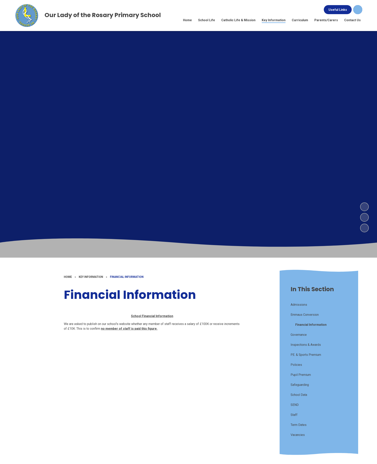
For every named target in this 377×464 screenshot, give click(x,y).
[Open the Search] (357, 9)
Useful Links (338, 10)
